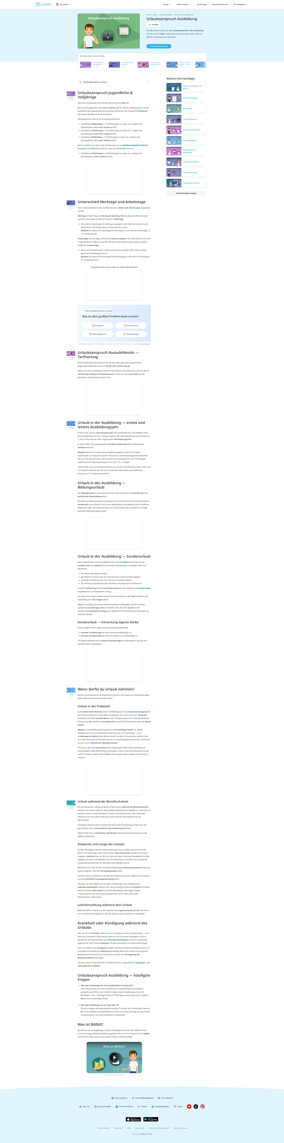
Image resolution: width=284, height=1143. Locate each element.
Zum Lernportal (121, 1098)
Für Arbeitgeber (240, 4)
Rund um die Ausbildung (183, 15)
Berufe (166, 4)
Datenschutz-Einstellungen (159, 1128)
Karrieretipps (202, 4)
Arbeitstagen (135, 208)
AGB (128, 1128)
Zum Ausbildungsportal (159, 46)
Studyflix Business (162, 1106)
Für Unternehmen (126, 1106)
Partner (144, 1106)
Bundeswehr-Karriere (220, 4)
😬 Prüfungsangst (131, 334)
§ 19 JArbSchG (142, 111)
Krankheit (137, 887)
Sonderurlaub (144, 588)
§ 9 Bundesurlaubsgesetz (118, 940)
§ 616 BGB (123, 562)
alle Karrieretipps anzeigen (186, 193)
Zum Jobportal (167, 1098)
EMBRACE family (146, 1134)
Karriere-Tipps (151, 15)
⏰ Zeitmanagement (97, 334)
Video (162, 34)
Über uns (86, 1106)
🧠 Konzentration (131, 325)
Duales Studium (183, 4)
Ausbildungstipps (165, 15)
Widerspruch (106, 951)
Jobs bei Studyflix (104, 1106)
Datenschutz (139, 1128)
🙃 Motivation (98, 325)
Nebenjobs (141, 962)
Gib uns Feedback (180, 1128)
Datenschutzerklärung (144, 344)
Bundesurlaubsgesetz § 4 (140, 711)
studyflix (45, 4)
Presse (179, 1106)
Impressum (118, 1128)
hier (130, 1037)
